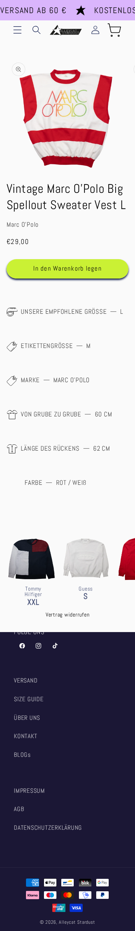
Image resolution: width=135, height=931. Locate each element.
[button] (17, 29)
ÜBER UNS (27, 718)
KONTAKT (25, 736)
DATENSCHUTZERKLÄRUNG (48, 827)
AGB (19, 809)
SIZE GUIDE (29, 699)
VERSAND (25, 680)
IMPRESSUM (29, 790)
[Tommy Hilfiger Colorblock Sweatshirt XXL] (31, 582)
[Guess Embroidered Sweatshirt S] (86, 582)
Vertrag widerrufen (68, 614)
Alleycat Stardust (77, 922)
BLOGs (22, 755)
